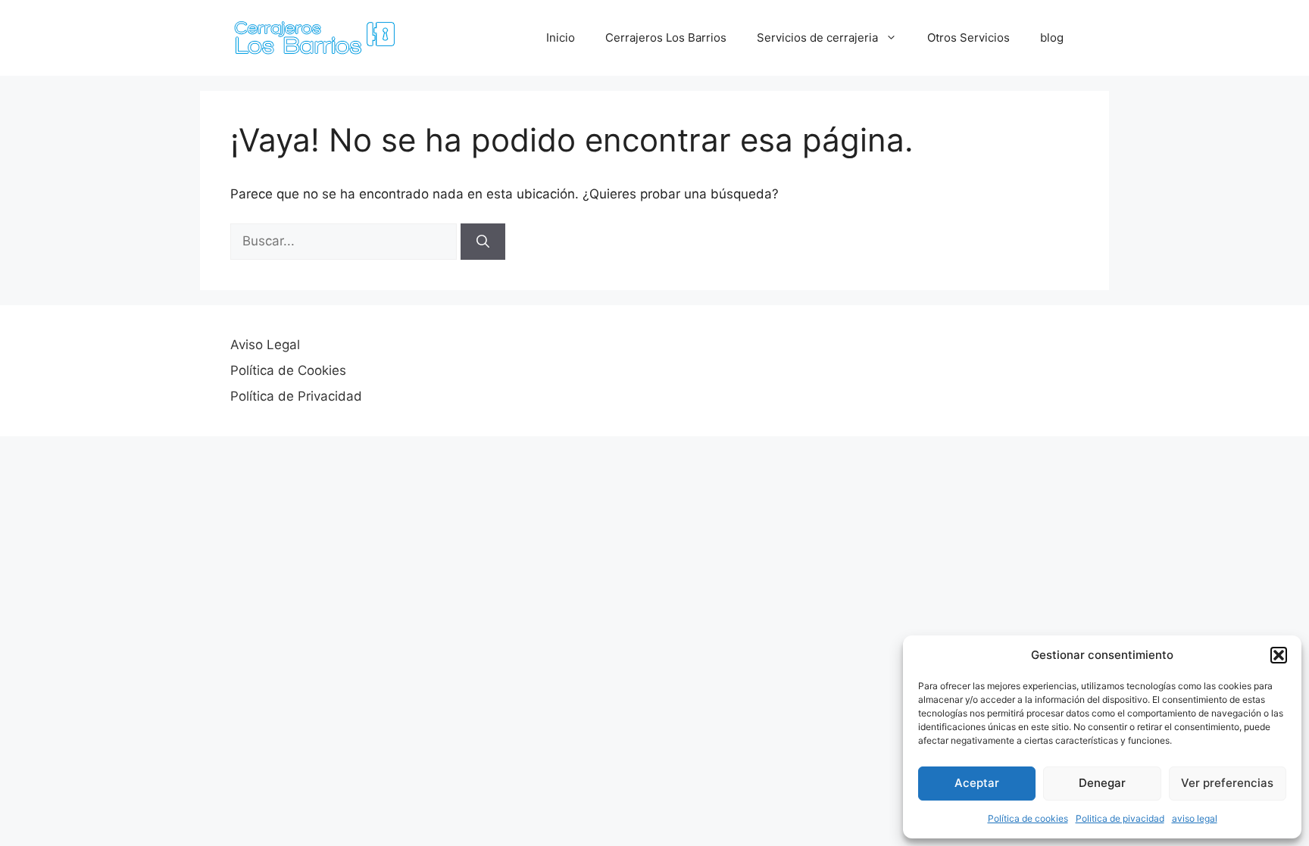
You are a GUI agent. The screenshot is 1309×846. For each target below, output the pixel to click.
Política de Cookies (288, 370)
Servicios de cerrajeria (817, 37)
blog (1052, 37)
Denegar (1102, 783)
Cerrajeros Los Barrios (665, 37)
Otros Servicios (968, 37)
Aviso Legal (265, 344)
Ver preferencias (1227, 783)
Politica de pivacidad (1120, 818)
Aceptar (976, 783)
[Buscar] (483, 241)
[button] (1278, 655)
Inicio (560, 37)
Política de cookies (1028, 818)
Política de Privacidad (296, 396)
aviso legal (1194, 818)
